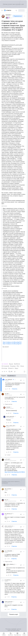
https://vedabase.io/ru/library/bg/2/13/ (12, 342)
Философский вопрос (9, 18)
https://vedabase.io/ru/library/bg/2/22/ (12, 343)
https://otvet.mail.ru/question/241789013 (15, 472)
